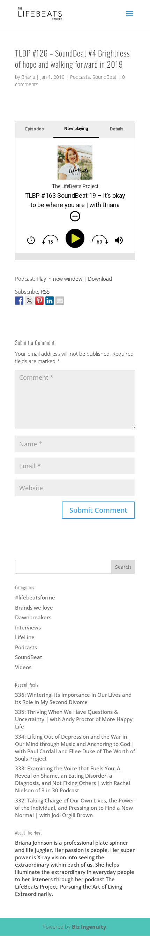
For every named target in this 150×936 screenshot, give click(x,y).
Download (100, 278)
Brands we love (34, 607)
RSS (45, 291)
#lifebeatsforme (35, 597)
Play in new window (59, 278)
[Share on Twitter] (29, 300)
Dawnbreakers (33, 617)
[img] (75, 216)
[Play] (76, 238)
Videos (23, 667)
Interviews (28, 627)
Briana (28, 77)
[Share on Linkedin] (49, 300)
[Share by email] (59, 300)
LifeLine (25, 637)
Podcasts (80, 77)
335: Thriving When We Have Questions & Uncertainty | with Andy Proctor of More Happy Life (74, 719)
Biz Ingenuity (89, 926)
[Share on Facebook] (19, 300)
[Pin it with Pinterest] (39, 300)
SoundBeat (104, 77)
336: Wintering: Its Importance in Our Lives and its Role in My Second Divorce (73, 698)
